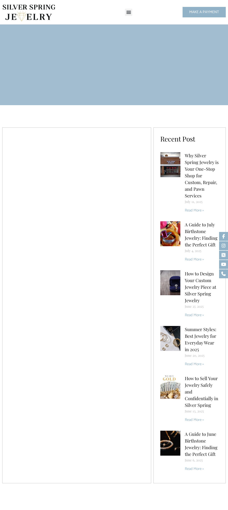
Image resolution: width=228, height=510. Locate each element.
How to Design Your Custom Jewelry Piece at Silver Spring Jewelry (200, 286)
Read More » (194, 210)
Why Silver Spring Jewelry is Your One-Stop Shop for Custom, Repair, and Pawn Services (202, 175)
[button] (128, 12)
